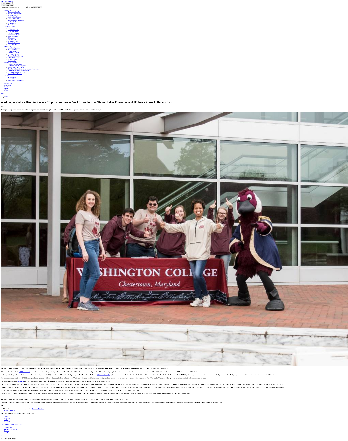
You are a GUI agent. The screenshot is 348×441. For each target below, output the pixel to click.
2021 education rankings (104, 375)
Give (2, 93)
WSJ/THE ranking (24, 372)
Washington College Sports (16, 80)
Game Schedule (12, 79)
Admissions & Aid (9, 26)
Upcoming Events (13, 31)
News (6, 87)
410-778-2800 (5, 410)
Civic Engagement (13, 57)
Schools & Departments (15, 13)
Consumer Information (10, 429)
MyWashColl (8, 83)
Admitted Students (13, 33)
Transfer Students (13, 36)
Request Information (14, 43)
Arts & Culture (12, 49)
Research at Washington (15, 64)
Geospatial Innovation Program (17, 72)
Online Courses (12, 25)
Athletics (6, 75)
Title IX (6, 432)
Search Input (4, 7)
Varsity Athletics (12, 77)
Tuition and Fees (12, 41)
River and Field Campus (15, 74)
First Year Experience (14, 48)
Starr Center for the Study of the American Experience (23, 69)
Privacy (6, 431)
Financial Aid (12, 39)
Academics (7, 10)
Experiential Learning (10, 62)
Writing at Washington (14, 17)
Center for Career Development (17, 65)
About (6, 90)
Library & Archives (13, 18)
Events (6, 88)
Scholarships (11, 38)
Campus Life (8, 46)
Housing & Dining (13, 54)
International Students (14, 35)
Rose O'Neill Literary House (16, 67)
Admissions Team (13, 44)
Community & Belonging (15, 56)
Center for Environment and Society (18, 70)
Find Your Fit (12, 51)
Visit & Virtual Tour (13, 30)
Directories (7, 85)
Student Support (12, 59)
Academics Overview (14, 12)
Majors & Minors (13, 15)
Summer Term (12, 23)
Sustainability (12, 61)
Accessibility (8, 427)
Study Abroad (12, 21)
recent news (20, 381)
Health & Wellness (13, 52)
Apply (10, 28)
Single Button (29, 7)
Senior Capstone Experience (16, 20)
